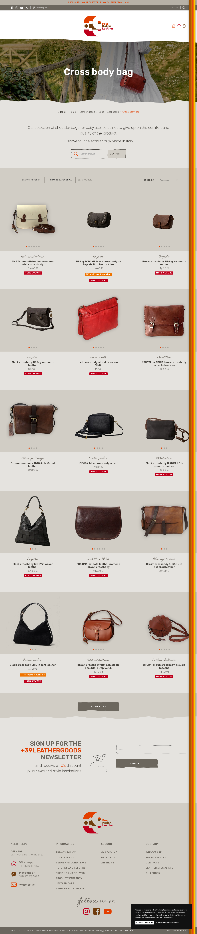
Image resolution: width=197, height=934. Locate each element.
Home (73, 112)
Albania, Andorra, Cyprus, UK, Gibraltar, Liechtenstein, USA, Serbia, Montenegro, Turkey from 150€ (98, 2)
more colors (33, 273)
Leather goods (87, 112)
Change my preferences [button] (167, 923)
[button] (26, 246)
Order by (149, 180)
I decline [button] (149, 923)
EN (176, 7)
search (115, 154)
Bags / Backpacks (109, 112)
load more (98, 706)
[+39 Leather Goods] (98, 26)
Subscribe (137, 763)
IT (172, 7)
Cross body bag (131, 112)
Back (63, 112)
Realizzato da (176, 931)
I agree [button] (139, 923)
